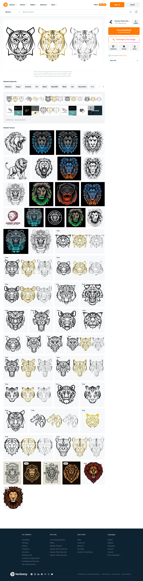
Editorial (43, 5)
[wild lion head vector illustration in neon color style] (81, 168)
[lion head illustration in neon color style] (42, 142)
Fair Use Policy (126, 574)
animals (28, 87)
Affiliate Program (56, 546)
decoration (82, 87)
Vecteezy (25, 543)
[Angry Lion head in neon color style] (34, 217)
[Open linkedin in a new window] (38, 574)
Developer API (27, 555)
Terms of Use (106, 574)
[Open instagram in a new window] (35, 574)
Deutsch (110, 549)
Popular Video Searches (58, 555)
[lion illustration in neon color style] (28, 241)
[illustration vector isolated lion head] (32, 473)
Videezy (24, 546)
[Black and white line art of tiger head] (66, 394)
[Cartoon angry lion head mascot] (93, 473)
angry (18, 87)
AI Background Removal (30, 561)
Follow (136, 23)
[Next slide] (101, 86)
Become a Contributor (85, 552)
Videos (32, 5)
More (53, 5)
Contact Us (81, 543)
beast (45, 87)
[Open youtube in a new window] (52, 574)
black (64, 87)
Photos (22, 5)
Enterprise (25, 549)
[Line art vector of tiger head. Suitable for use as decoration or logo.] (27, 394)
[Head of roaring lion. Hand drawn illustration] (15, 142)
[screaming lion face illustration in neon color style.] (67, 194)
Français (110, 552)
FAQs (79, 540)
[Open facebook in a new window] (31, 574)
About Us (80, 546)
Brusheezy (25, 540)
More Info (113, 60)
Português (111, 546)
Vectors (12, 5)
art (37, 87)
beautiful (54, 87)
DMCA (52, 543)
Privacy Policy (116, 574)
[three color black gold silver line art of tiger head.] (54, 421)
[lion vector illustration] (15, 194)
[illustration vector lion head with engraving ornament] (12, 473)
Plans (96, 5)
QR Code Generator (29, 564)
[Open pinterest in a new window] (42, 574)
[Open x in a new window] (48, 574)
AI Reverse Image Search (31, 558)
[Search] (130, 12)
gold (92, 87)
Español (110, 543)
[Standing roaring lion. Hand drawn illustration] (16, 168)
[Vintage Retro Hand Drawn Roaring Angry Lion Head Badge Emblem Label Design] (55, 217)
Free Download (124, 31)
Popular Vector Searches (58, 549)
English (110, 540)
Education (25, 552)
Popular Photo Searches (58, 552)
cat (72, 87)
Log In (132, 5)
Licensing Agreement (57, 540)
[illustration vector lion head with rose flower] (52, 473)
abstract (8, 87)
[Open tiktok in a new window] (45, 574)
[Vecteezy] (5, 5)
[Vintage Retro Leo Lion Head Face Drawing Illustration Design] (13, 217)
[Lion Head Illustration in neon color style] (41, 194)
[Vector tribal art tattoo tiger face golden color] (92, 421)
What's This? (123, 55)
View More (95, 111)
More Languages (114, 555)
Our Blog (80, 549)
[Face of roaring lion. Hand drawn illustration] (44, 168)
